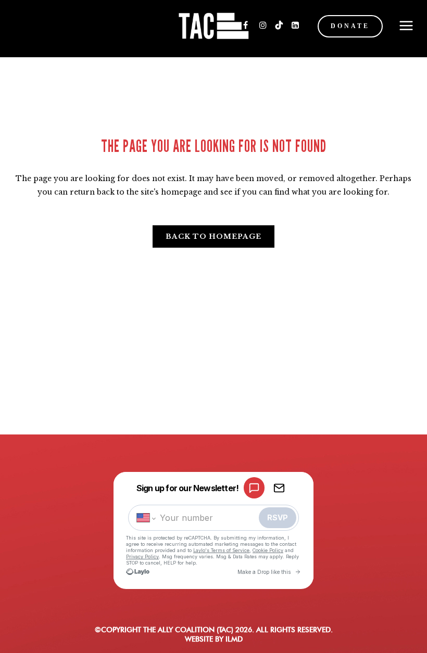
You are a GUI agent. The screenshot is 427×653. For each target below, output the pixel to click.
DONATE (350, 26)
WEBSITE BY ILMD (214, 639)
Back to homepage (213, 236)
